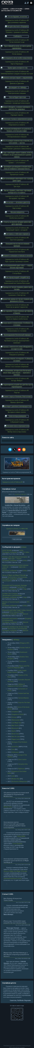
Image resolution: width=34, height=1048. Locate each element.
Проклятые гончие (17, 175)
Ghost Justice (22, 759)
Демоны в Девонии (17, 83)
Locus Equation (17, 843)
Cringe (25, 589)
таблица (16, 640)
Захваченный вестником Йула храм (17, 283)
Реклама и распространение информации (17, 1045)
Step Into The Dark (24, 702)
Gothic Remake (7, 550)
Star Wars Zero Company (10, 594)
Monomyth (15, 728)
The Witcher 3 (21, 587)
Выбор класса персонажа (17, 432)
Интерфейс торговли (17, 198)
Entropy (14, 717)
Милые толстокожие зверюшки (16, 367)
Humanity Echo (23, 764)
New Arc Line (16, 736)
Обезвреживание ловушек (17, 137)
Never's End (15, 734)
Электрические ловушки (17, 93)
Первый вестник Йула (17, 252)
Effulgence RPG (24, 643)
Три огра (17, 186)
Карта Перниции (17, 64)
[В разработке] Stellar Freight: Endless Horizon (16, 610)
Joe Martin (17, 494)
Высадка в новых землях (17, 412)
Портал (17, 393)
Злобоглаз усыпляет (16, 218)
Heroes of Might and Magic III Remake (14, 575)
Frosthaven (22, 661)
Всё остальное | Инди (16, 612)
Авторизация (25, 3)
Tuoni (13, 749)
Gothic (21, 550)
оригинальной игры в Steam (13, 878)
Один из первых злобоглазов (17, 319)
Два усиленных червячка (17, 22)
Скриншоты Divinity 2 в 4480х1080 (17, 529)
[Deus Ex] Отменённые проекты (13, 492)
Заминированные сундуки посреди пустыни (17, 74)
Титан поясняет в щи (16, 42)
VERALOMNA (21, 836)
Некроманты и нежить (17, 125)
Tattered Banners (23, 698)
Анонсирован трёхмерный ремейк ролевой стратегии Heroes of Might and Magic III (16, 860)
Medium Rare (16, 779)
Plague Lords (16, 739)
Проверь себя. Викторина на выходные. (15, 557)
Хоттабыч (26, 552)
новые (23, 547)
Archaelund (15, 712)
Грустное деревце (16, 240)
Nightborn (21, 769)
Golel (13, 776)
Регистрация (28, 3)
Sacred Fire (15, 746)
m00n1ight (23, 494)
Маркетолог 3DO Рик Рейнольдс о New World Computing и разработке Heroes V (16, 954)
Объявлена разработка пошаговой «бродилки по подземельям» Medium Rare (16, 794)
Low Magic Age (16, 723)
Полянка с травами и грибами (17, 32)
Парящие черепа (17, 115)
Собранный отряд (17, 422)
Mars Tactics (15, 725)
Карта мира (17, 208)
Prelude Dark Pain (23, 693)
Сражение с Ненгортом (16, 295)
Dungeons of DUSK (17, 714)
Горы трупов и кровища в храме (17, 261)
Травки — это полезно (16, 163)
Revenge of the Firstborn (19, 742)
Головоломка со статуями (16, 331)
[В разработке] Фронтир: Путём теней (14, 627)
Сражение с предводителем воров (17, 103)
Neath (13, 731)
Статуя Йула (16, 273)
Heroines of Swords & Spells (10, 602)
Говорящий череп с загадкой (16, 230)
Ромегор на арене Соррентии (17, 307)
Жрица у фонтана (16, 402)
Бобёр (25, 560)
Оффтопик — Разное (14, 559)
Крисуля (25, 614)
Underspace (15, 752)
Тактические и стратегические (17, 577)
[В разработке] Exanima (9, 618)
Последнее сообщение (9, 552)
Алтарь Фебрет (17, 381)
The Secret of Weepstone (19, 781)
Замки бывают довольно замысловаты (16, 149)
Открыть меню (31, 3)
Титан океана (17, 54)
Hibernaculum (16, 720)
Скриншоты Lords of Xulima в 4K (17, 20)
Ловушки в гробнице (16, 355)
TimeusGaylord (6, 581)
